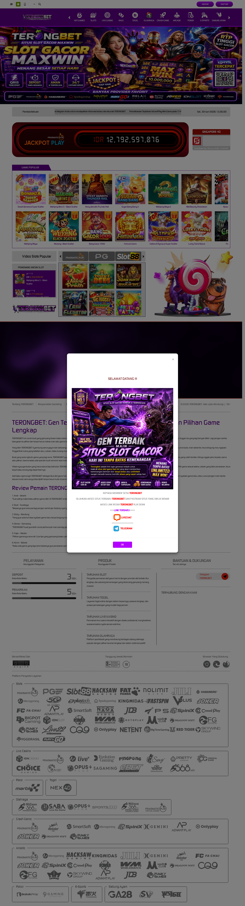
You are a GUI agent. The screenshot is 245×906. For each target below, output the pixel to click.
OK (122, 544)
